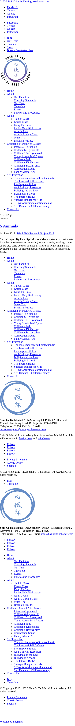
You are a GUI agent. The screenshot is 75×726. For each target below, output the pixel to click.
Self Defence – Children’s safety (32, 206)
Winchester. (44, 438)
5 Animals (9, 226)
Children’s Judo (22, 159)
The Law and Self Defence (29, 181)
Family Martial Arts (24, 171)
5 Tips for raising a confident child (33, 202)
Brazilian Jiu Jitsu (23, 140)
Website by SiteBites (11, 721)
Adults (10, 115)
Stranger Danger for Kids (28, 199)
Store (10, 47)
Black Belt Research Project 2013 (35, 233)
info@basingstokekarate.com (57, 533)
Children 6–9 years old (26, 150)
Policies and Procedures (27, 112)
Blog (9, 37)
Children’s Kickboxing (26, 162)
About (10, 93)
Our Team (12, 40)
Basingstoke (25, 438)
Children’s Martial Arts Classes (24, 143)
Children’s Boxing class (27, 165)
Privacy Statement (17, 459)
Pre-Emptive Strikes (25, 184)
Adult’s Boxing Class (26, 134)
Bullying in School (24, 193)
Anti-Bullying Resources (27, 187)
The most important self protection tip (34, 178)
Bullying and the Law (26, 190)
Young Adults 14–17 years (28, 156)
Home (10, 90)
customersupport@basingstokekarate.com (23, 429)
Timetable (12, 44)
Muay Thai (20, 137)
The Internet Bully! (24, 196)
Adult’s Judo (21, 131)
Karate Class (21, 121)
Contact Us (13, 209)
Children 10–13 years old (28, 153)
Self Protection (15, 174)
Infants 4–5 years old (25, 146)
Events (17, 109)
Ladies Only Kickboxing (27, 128)
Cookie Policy (15, 462)
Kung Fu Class (22, 125)
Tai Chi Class (21, 118)
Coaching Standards (25, 100)
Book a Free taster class (20, 50)
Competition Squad (24, 168)
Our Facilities (21, 97)
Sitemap (11, 465)
